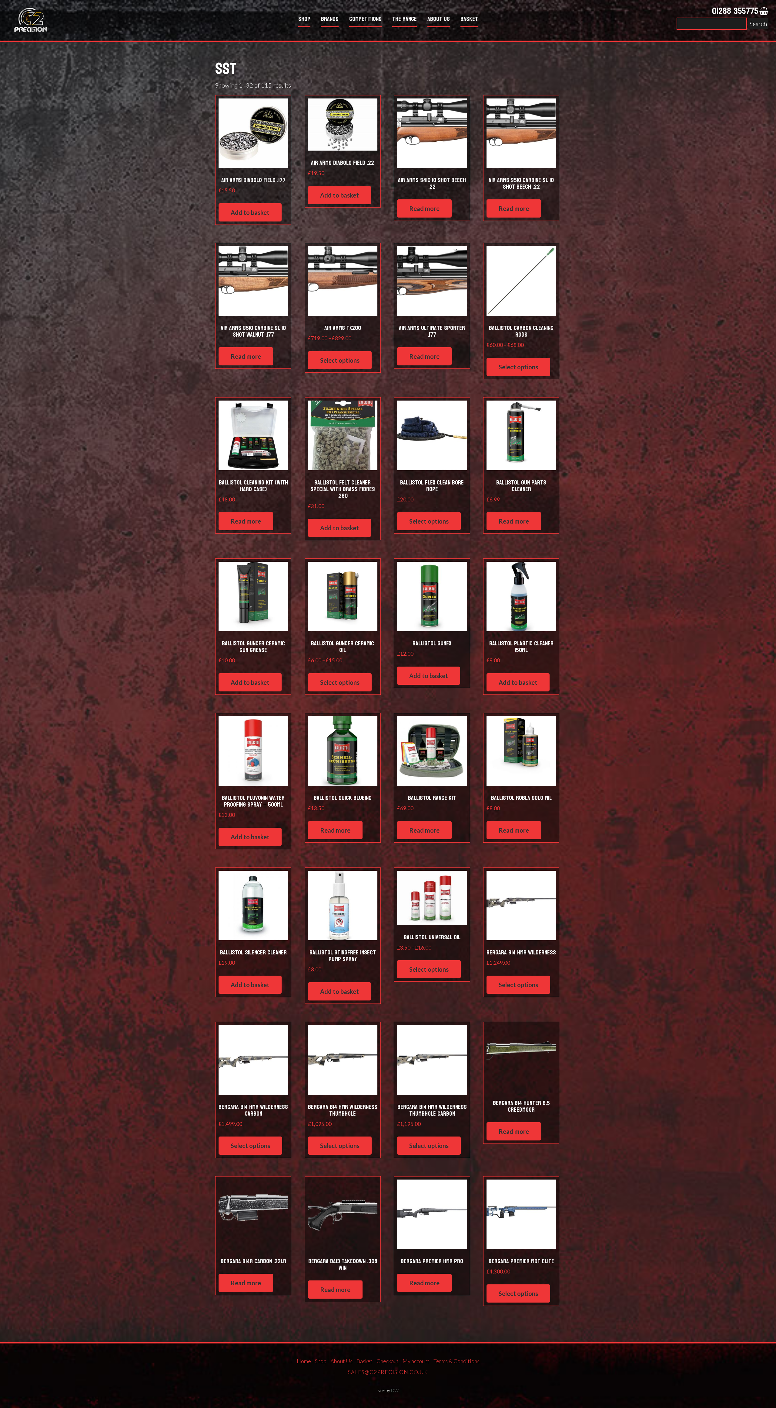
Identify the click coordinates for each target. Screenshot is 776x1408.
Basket (469, 20)
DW (395, 1390)
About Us (438, 20)
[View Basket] (763, 11)
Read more (424, 208)
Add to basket (250, 212)
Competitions (365, 20)
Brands (330, 20)
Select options (340, 360)
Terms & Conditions (456, 1361)
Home (304, 1361)
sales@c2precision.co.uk (388, 1372)
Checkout (387, 1361)
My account (416, 1361)
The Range (404, 20)
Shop (304, 20)
